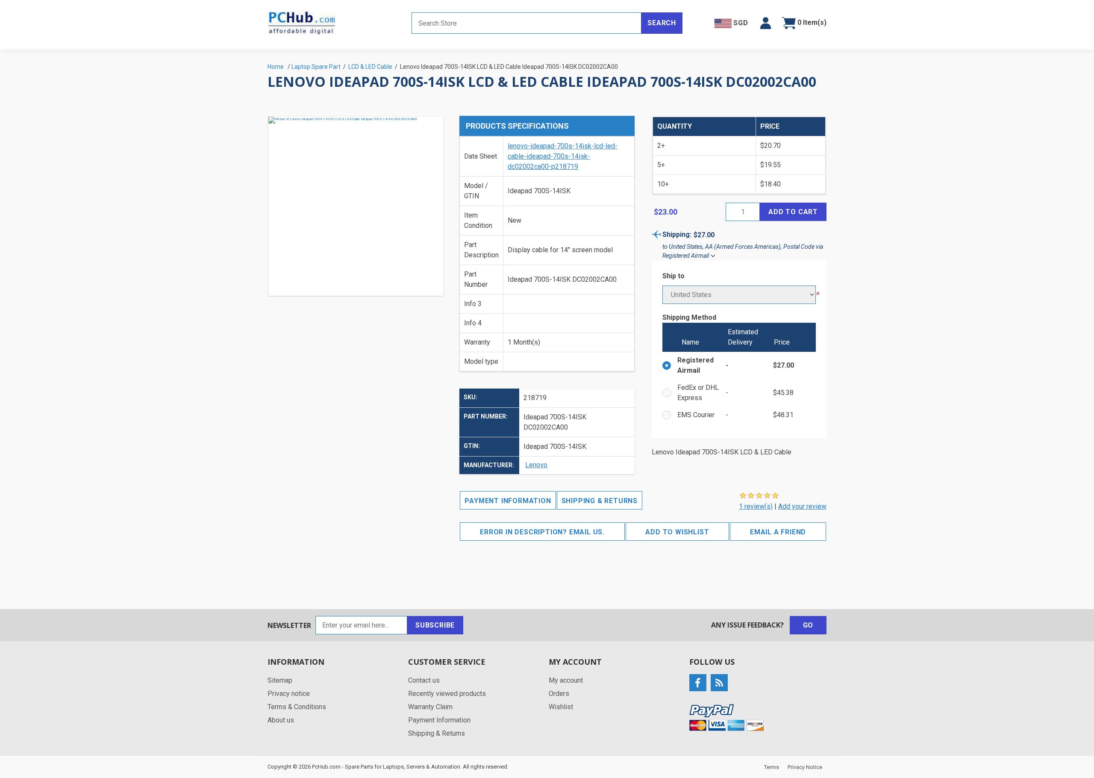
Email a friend (778, 532)
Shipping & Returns (600, 501)
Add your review (802, 506)
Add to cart (793, 212)
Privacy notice (289, 694)
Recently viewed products (447, 694)
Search (661, 23)
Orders (559, 694)
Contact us (424, 680)
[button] (765, 23)
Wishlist (561, 707)
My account (566, 680)
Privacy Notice (805, 767)
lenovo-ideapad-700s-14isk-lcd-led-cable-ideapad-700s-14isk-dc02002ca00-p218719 (563, 156)
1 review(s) (756, 506)
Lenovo (536, 465)
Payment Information (508, 501)
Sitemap (280, 680)
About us (281, 720)
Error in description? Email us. (542, 532)
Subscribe (435, 625)
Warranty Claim (430, 707)
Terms (771, 767)
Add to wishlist (677, 532)
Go (808, 625)
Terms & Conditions (297, 707)
